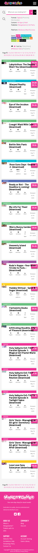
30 (31, 55)
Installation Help (8, 541)
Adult (26, 22)
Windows (21, 30)
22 (13, 55)
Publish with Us (8, 528)
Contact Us (7, 546)
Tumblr (23, 514)
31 (33, 55)
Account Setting (26, 539)
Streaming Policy (9, 543)
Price (28, 46)
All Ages (20, 22)
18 (4, 55)
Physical (25, 17)
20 (9, 55)
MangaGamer (13, 3)
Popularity (26, 48)
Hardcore (22, 40)
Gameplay (25, 38)
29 (29, 55)
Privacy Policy (24, 551)
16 (32, 53)
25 (20, 55)
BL (18, 40)
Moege (13, 38)
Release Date (17, 48)
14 (28, 53)
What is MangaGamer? (8, 524)
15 (30, 53)
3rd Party (31, 25)
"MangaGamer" (19, 499)
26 (22, 55)
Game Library (25, 541)
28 (27, 55)
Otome (13, 40)
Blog (22, 523)
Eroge (18, 35)
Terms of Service (15, 551)
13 (25, 53)
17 (34, 53)
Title (23, 46)
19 (7, 55)
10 (19, 53)
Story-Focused (26, 35)
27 (25, 55)
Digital (19, 17)
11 (21, 53)
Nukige (19, 38)
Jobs (4, 530)
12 (23, 53)
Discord (23, 526)
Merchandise (15, 20)
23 (16, 55)
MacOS (28, 30)
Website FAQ (7, 539)
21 (11, 55)
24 (18, 55)
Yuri (31, 38)
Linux (33, 30)
